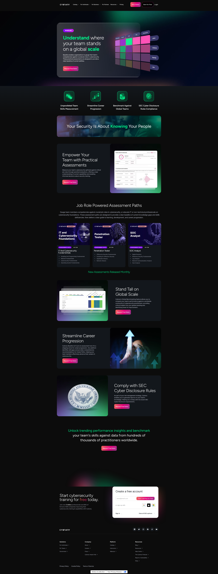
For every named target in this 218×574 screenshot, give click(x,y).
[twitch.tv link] (152, 529)
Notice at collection (98, 572)
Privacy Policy (64, 566)
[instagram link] (143, 529)
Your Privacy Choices (114, 572)
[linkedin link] (134, 529)
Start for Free (147, 4)
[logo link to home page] (65, 530)
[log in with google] (144, 505)
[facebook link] (148, 529)
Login (156, 4)
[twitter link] (139, 529)
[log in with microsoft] (153, 505)
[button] (76, 4)
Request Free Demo (70, 68)
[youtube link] (156, 529)
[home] (65, 4)
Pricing (121, 4)
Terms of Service (88, 566)
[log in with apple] (148, 505)
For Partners (105, 4)
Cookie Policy (75, 566)
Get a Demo (135, 4)
